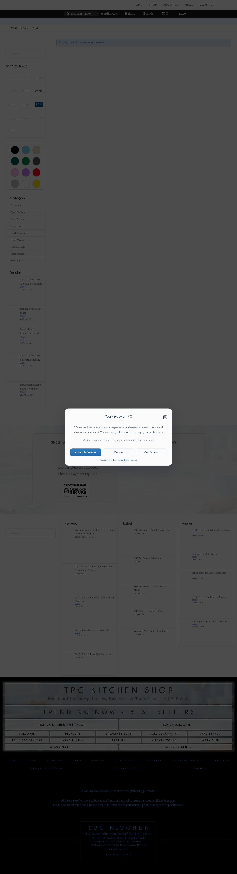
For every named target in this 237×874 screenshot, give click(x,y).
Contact (134, 460)
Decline (118, 452)
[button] (165, 417)
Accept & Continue (85, 452)
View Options (151, 452)
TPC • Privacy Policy (121, 460)
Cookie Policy (105, 460)
